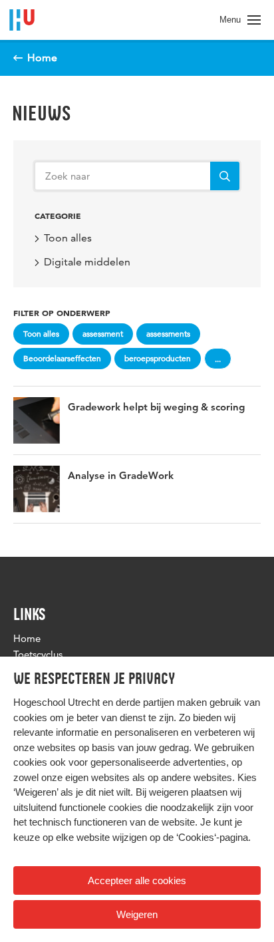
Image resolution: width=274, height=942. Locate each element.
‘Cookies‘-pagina (212, 837)
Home (27, 638)
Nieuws (41, 113)
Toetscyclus (38, 654)
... (218, 359)
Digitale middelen (87, 261)
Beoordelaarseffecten (62, 358)
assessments (168, 334)
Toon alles (68, 238)
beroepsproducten (157, 358)
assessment (102, 334)
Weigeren (137, 914)
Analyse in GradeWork (121, 477)
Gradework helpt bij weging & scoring (156, 408)
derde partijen (145, 702)
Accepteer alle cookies (137, 880)
